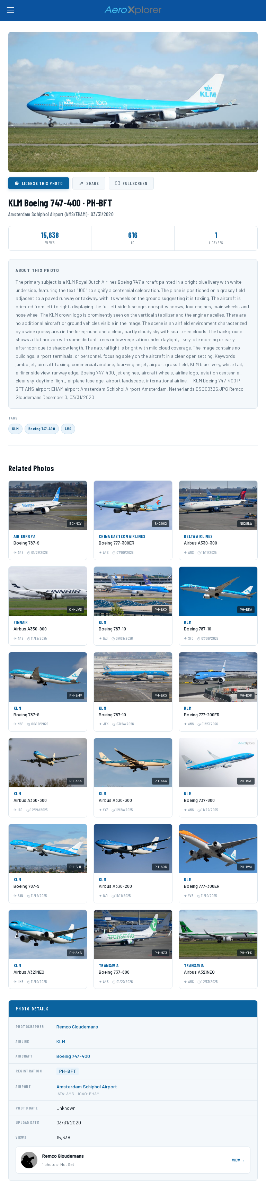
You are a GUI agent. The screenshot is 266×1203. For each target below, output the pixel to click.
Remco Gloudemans (77, 1026)
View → (238, 1160)
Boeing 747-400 (41, 428)
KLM (15, 428)
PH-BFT (67, 1071)
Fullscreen (131, 183)
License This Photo (39, 183)
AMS (68, 428)
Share (89, 183)
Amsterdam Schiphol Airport (86, 1086)
